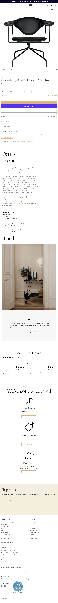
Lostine (32, 505)
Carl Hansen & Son (49, 505)
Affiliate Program (6, 534)
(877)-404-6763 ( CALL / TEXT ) (11, 552)
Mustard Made (6, 505)
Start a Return (5, 524)
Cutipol (32, 497)
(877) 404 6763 (7, 126)
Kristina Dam (33, 503)
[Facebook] (2, 586)
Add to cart (29, 102)
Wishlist (32, 534)
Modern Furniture (7, 494)
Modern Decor (34, 494)
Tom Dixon (33, 511)
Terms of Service (6, 536)
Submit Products (34, 532)
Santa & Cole (19, 505)
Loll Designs (47, 507)
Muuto (4, 507)
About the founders (35, 526)
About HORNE (33, 522)
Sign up (24, 571)
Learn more (28, 416)
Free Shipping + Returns (7, 522)
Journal (32, 524)
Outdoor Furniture (49, 494)
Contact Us (4, 530)
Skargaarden (48, 511)
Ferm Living (5, 497)
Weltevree (33, 509)
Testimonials (33, 530)
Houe (45, 509)
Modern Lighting (21, 494)
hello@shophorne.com (9, 550)
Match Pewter (34, 507)
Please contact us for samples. (26, 141)
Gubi (2, 77)
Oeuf (3, 503)
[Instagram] (5, 586)
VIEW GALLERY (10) (7, 69)
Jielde (17, 497)
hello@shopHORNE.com (9, 124)
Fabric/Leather (5, 88)
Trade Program (5, 532)
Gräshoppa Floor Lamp (23, 203)
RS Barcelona (48, 503)
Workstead (19, 501)
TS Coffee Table (11, 203)
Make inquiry (7, 137)
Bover (18, 509)
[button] (6, 371)
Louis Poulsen (20, 499)
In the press (33, 528)
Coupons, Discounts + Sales (37, 536)
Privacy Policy (5, 538)
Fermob (46, 497)
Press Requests (5, 540)
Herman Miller (6, 501)
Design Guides (33, 538)
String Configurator (7, 542)
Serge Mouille (20, 507)
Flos (17, 503)
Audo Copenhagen (7, 499)
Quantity (32, 88)
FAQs (2, 528)
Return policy (5, 526)
